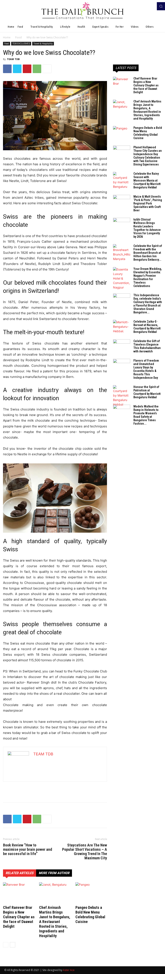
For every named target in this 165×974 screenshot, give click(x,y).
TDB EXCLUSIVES (21, 43)
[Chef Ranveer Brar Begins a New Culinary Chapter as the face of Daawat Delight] (19, 893)
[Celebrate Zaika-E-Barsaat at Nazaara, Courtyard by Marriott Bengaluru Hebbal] (121, 326)
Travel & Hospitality (43, 43)
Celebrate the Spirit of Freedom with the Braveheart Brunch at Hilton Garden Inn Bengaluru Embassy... (147, 252)
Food (18, 37)
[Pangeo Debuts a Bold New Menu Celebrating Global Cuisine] (91, 893)
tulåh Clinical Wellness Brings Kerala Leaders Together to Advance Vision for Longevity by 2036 (147, 228)
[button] (161, 6)
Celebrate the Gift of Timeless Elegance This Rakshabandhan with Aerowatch (147, 346)
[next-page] (12, 944)
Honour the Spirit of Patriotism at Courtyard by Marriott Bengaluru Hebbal (146, 392)
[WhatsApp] (37, 69)
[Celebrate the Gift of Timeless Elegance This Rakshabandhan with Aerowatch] (121, 345)
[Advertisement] (55, 788)
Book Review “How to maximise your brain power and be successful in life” (27, 849)
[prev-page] (5, 944)
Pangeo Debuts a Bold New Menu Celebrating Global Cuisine (90, 914)
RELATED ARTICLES (20, 873)
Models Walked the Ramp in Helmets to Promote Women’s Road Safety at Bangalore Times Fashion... (146, 415)
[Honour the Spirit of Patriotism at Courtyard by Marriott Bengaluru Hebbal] (121, 396)
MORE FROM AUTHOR (54, 873)
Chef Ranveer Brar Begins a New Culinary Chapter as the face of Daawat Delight (19, 917)
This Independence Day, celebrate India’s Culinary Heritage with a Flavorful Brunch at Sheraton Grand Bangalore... (147, 303)
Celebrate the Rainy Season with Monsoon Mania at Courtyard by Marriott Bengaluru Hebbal (146, 180)
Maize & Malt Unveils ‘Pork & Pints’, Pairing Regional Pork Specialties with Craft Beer (147, 203)
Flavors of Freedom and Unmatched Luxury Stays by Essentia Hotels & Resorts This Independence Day (146, 369)
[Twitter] (17, 69)
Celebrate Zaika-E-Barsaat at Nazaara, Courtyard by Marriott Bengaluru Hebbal (146, 327)
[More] (47, 69)
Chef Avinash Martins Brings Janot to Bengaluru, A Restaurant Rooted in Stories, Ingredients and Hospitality (54, 921)
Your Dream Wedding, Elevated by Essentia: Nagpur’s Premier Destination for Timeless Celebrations (147, 277)
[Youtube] (152, 6)
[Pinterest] (27, 69)
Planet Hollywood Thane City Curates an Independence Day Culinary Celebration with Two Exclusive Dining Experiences (147, 156)
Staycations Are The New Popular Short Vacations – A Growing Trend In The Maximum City (84, 851)
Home (7, 37)
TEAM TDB (13, 59)
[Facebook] (146, 6)
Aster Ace (69, 970)
